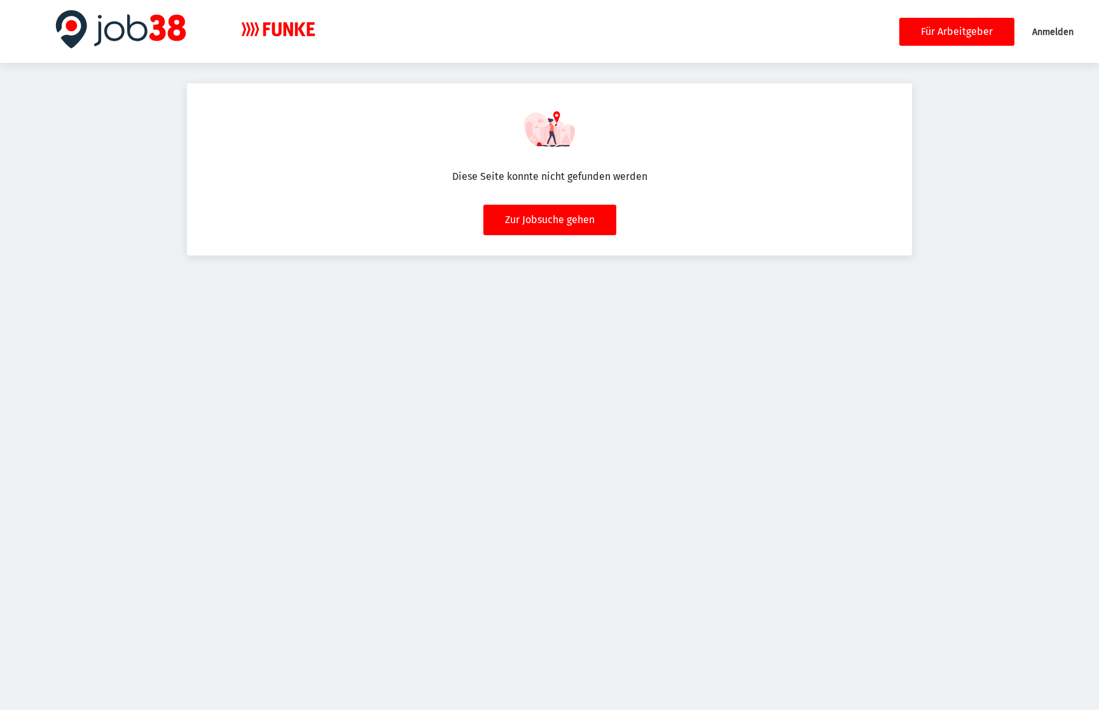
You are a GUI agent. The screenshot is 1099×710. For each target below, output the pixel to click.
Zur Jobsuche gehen (550, 220)
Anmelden (1053, 32)
